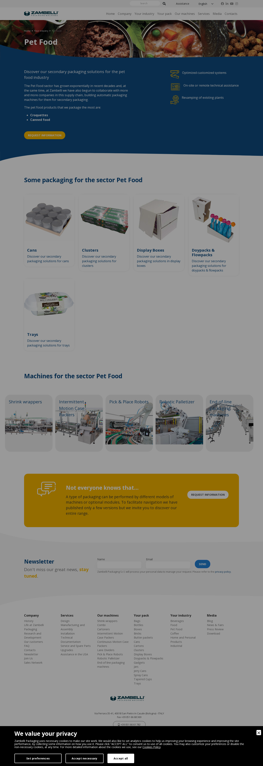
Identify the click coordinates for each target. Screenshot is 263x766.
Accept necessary (84, 758)
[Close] (258, 732)
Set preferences (38, 758)
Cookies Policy (151, 747)
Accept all (121, 758)
